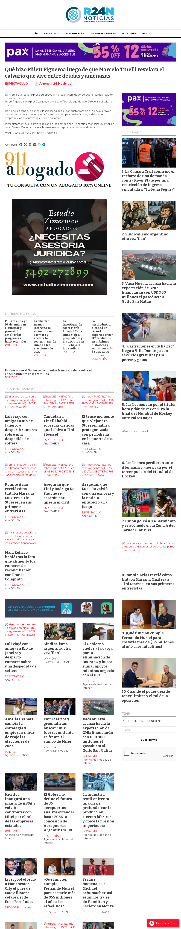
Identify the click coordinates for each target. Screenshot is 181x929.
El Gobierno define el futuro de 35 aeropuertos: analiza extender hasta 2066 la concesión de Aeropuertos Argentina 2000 (59, 812)
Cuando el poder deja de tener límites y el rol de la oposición (146, 695)
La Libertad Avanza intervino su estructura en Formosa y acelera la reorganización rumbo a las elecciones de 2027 (45, 337)
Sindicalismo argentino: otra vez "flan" (57, 648)
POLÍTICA (11, 345)
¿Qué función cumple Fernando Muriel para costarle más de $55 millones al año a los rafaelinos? (59, 892)
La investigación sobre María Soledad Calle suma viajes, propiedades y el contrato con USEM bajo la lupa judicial (73, 335)
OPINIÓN (50, 658)
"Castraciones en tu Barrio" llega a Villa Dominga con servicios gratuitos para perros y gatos (148, 353)
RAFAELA (49, 33)
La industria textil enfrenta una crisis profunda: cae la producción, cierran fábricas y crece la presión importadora (98, 810)
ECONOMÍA (128, 33)
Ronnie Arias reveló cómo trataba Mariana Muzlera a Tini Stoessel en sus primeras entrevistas (19, 497)
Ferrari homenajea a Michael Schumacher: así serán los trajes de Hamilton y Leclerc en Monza (98, 892)
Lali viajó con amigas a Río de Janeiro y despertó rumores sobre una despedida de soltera (21, 429)
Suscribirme (149, 739)
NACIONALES (75, 33)
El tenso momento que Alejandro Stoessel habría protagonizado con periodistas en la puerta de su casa (98, 429)
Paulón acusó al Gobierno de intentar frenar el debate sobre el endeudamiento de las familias (48, 372)
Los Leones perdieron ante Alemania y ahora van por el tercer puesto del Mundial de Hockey (148, 469)
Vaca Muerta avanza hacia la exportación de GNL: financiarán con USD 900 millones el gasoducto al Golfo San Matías (98, 734)
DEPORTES (12, 907)
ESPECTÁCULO (16, 83)
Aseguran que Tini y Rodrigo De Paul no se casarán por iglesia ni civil (58, 493)
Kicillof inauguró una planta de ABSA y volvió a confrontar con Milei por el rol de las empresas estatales (20, 810)
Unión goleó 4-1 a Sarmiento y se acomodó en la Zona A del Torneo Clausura (149, 525)
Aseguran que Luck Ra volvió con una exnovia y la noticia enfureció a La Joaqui (98, 495)
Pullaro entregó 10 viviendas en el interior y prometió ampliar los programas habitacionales (16, 331)
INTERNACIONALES (103, 33)
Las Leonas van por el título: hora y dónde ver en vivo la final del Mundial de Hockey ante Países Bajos (148, 411)
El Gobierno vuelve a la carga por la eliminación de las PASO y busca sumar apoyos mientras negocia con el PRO (98, 659)
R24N (126, 714)
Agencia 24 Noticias (55, 83)
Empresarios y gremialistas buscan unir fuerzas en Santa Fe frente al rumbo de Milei (59, 730)
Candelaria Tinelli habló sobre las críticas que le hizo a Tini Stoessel (58, 425)
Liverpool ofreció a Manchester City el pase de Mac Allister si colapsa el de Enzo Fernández (20, 890)
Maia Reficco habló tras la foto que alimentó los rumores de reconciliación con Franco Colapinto (20, 565)
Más (144, 33)
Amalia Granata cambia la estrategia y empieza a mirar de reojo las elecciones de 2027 (19, 732)
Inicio (34, 33)
